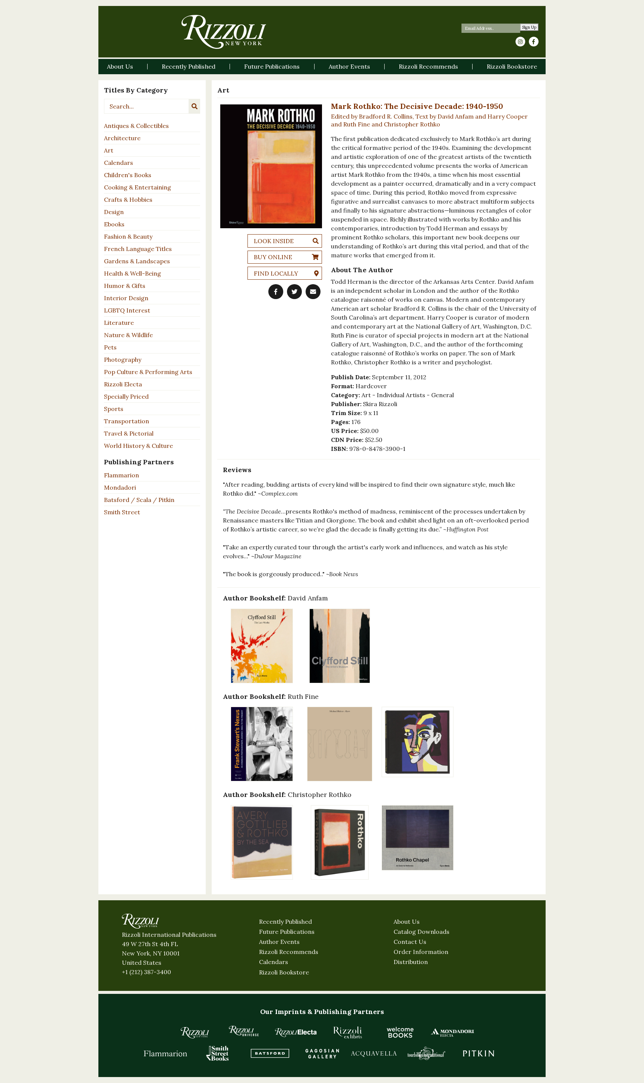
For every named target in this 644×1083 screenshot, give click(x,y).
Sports (113, 408)
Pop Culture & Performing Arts (148, 372)
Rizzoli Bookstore (284, 972)
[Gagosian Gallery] (322, 1053)
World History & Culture (138, 445)
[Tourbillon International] (426, 1053)
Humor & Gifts (124, 285)
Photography (122, 359)
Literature (119, 322)
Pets (110, 347)
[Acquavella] (374, 1053)
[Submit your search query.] (194, 106)
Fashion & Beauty (128, 236)
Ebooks (114, 224)
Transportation (126, 421)
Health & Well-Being (132, 273)
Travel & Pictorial (129, 433)
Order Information (421, 951)
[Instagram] (520, 42)
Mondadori (120, 487)
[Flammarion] (165, 1053)
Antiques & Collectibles (136, 125)
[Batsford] (270, 1053)
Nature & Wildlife (128, 335)
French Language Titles (138, 248)
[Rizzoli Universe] (244, 1031)
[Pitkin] (478, 1053)
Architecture (122, 138)
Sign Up (529, 27)
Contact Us (410, 941)
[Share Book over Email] (313, 291)
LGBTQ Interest (127, 310)
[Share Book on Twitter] (294, 291)
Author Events (279, 941)
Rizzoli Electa (123, 384)
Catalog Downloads (421, 931)
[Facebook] (534, 42)
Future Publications (287, 931)
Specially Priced (126, 396)
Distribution (411, 962)
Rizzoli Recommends (288, 951)
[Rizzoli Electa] (296, 1032)
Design (114, 212)
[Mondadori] (452, 1032)
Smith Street (122, 512)
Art (108, 150)
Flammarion (121, 475)
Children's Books (127, 175)
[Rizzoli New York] (223, 32)
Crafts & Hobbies (128, 199)
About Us (407, 921)
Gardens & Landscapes (137, 261)
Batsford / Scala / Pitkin (139, 499)
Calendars (118, 162)
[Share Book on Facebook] (275, 291)
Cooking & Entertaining (137, 187)
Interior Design (126, 298)
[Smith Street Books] (218, 1053)
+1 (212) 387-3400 (146, 972)
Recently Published (285, 921)
